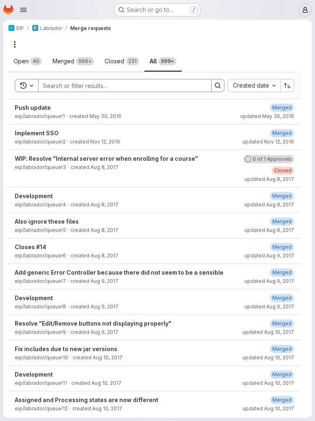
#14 (41, 246)
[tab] (27, 61)
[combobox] (254, 85)
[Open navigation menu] (23, 9)
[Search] (217, 85)
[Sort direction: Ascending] (287, 85)
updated (267, 116)
